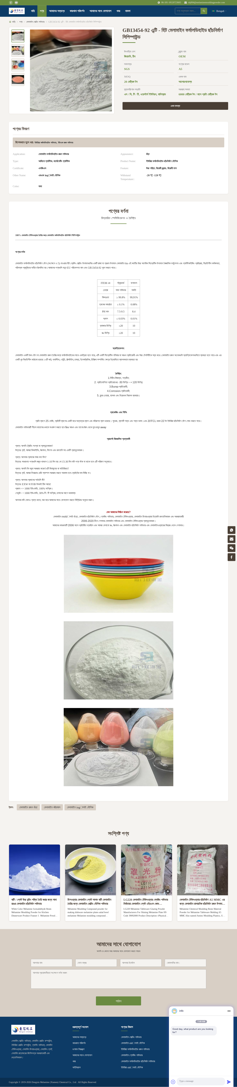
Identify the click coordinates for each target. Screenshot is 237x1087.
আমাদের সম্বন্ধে (57, 11)
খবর (118, 11)
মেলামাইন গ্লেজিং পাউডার (132, 1055)
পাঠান (118, 1001)
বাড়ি (33, 11)
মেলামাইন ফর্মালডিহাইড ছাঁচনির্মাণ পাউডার (138, 1061)
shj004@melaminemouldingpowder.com (206, 2)
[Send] (229, 1081)
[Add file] (173, 1081)
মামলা (127, 11)
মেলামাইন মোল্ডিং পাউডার (35, 22)
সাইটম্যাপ (77, 1067)
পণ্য (42, 11)
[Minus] (229, 1011)
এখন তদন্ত (175, 105)
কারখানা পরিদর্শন (77, 11)
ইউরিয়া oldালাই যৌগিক (132, 1067)
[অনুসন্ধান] (204, 11)
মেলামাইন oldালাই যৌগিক (133, 1043)
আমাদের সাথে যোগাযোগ (100, 11)
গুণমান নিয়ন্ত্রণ (78, 1049)
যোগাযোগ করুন (34, 916)
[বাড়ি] (17, 11)
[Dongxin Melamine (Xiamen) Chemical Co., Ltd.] (23, 1033)
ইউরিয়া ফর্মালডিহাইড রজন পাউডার (135, 1049)
